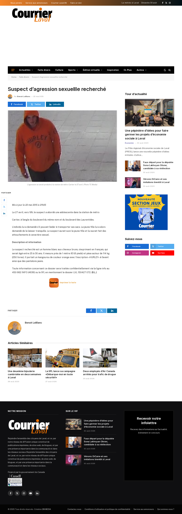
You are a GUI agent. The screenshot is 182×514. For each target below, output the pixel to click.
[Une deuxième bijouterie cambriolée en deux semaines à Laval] (25, 357)
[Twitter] (4, 207)
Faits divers (44, 70)
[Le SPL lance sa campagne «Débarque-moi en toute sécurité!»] (62, 357)
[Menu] (13, 70)
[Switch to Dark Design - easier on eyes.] (165, 70)
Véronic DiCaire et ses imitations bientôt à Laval (156, 180)
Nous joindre (16, 3)
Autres (140, 70)
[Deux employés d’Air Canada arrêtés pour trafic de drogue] (100, 357)
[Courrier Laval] (32, 15)
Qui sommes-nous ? (165, 509)
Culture (59, 70)
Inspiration (113, 70)
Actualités (24, 70)
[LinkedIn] (4, 213)
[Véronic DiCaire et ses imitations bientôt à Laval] (133, 182)
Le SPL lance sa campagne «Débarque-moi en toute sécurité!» (60, 374)
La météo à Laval (130, 3)
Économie (129, 143)
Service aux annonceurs (36, 3)
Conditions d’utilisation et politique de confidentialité (107, 509)
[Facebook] (4, 200)
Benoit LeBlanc (23, 96)
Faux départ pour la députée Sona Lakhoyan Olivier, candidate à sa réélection (158, 165)
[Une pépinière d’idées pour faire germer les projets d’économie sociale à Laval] (149, 113)
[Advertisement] (91, 45)
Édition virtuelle (91, 70)
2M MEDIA (46, 509)
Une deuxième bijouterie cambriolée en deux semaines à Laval (24, 374)
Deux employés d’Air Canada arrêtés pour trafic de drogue (99, 373)
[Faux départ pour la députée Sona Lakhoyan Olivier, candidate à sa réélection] (133, 165)
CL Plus (128, 70)
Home (13, 77)
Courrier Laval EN (59, 3)
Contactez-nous (74, 509)
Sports (72, 70)
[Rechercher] (169, 70)
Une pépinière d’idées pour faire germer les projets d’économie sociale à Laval (146, 134)
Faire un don (76, 3)
